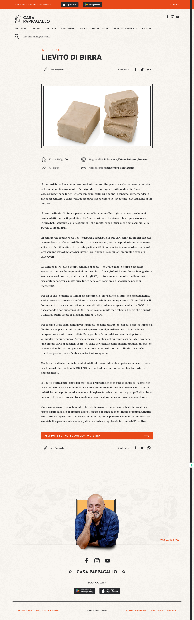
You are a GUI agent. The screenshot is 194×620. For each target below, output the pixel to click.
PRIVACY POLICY (25, 611)
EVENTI (146, 28)
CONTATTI (175, 4)
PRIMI (36, 28)
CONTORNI (67, 28)
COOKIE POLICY (156, 611)
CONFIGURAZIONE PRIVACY (48, 611)
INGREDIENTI (100, 28)
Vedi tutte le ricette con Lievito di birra (72, 435)
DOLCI (83, 28)
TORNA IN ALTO (169, 540)
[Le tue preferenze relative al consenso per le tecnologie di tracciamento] (191, 465)
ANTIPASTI (21, 28)
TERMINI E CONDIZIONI (136, 611)
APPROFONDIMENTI (125, 28)
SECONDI (50, 28)
